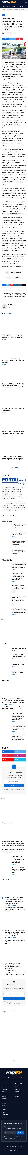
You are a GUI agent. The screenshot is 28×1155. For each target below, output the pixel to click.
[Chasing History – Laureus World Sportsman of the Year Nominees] (6, 543)
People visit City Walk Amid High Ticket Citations (18, 533)
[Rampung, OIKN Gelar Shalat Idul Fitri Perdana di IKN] (14, 399)
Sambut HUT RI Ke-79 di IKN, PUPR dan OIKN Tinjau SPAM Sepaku (20, 294)
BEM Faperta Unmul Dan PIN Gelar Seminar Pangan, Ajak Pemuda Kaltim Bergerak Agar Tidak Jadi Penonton (13, 335)
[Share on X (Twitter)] (12, 39)
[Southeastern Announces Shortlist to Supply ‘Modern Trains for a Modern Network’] (6, 649)
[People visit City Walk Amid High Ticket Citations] (6, 535)
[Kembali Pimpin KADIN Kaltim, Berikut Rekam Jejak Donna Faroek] (6, 657)
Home (3, 6)
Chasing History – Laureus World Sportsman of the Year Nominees (18, 542)
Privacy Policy (13, 791)
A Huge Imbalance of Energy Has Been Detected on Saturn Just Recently (19, 525)
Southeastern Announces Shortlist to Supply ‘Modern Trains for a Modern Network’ (19, 649)
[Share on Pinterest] (19, 39)
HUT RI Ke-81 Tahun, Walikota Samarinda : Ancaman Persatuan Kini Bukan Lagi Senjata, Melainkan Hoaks (18, 576)
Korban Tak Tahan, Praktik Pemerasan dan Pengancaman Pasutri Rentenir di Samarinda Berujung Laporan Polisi (13, 458)
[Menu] (26, 2)
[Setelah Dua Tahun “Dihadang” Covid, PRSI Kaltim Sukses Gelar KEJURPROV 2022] (6, 673)
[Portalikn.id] (8, 2)
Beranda (3, 9)
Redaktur (8, 33)
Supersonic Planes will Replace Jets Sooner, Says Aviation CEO (18, 551)
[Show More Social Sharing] (24, 39)
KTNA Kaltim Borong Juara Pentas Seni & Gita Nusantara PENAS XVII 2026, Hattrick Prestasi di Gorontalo (18, 599)
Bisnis (8, 6)
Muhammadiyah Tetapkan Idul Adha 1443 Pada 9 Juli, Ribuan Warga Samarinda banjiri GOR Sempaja (18, 665)
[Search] (23, 2)
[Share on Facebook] (5, 39)
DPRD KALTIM (22, 6)
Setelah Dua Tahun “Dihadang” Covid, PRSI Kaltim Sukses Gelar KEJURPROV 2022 (18, 673)
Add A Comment (14, 467)
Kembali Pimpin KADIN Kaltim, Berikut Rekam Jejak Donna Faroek (19, 656)
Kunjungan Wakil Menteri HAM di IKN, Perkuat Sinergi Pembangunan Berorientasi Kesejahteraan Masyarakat (13, 385)
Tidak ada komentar (7, 35)
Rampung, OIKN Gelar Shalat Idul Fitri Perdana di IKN (13, 409)
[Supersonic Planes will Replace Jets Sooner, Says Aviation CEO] (6, 552)
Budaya (14, 6)
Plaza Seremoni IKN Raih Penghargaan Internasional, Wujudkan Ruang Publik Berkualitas (13, 360)
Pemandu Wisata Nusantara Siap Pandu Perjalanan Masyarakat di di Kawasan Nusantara (13, 433)
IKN (3, 15)
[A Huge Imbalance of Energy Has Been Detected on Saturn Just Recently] (6, 526)
